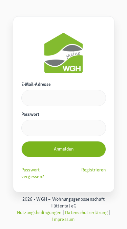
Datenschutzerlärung (86, 212)
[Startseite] (63, 52)
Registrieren (93, 170)
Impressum (63, 219)
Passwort (30, 114)
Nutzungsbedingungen (39, 212)
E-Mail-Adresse (36, 84)
